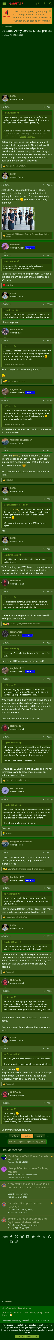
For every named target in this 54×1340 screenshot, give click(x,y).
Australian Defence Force (26, 1174)
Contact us (7, 1312)
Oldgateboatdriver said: (14, 504)
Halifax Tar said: (10, 893)
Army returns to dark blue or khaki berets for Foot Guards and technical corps (29, 1187)
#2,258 (49, 991)
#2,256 (49, 888)
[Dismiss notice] (49, 11)
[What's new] (44, 3)
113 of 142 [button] (27, 1136)
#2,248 (49, 499)
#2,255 (49, 852)
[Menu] (4, 3)
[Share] (44, 107)
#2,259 (49, 1048)
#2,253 (49, 737)
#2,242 (49, 185)
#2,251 (49, 643)
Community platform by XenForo (26, 1321)
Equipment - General (29, 1225)
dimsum (11, 1174)
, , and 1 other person (28, 235)
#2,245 (49, 340)
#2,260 (49, 1103)
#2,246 (49, 400)
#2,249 (49, 549)
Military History (27, 1209)
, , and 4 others (25, 624)
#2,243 (49, 255)
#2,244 (49, 304)
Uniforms (24, 1194)
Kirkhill (10, 1159)
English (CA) (25, 1308)
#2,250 (49, 591)
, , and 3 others (26, 869)
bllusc (6, 35)
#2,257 (49, 936)
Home (5, 1315)
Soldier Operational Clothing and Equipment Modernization (27, 1220)
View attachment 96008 (13, 364)
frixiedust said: (9, 261)
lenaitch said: (9, 310)
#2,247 (49, 450)
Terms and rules (21, 1312)
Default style (10, 1308)
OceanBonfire (13, 1194)
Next (38, 1136)
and (16, 166)
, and (17, 780)
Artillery (18, 1159)
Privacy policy (36, 1312)
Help (47, 1312)
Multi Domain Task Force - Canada (28, 1156)
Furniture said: (9, 112)
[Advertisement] (27, 64)
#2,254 (49, 799)
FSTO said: (8, 346)
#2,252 (49, 679)
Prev (16, 1136)
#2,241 (49, 107)
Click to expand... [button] (27, 136)
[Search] (50, 3)
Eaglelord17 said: (10, 554)
